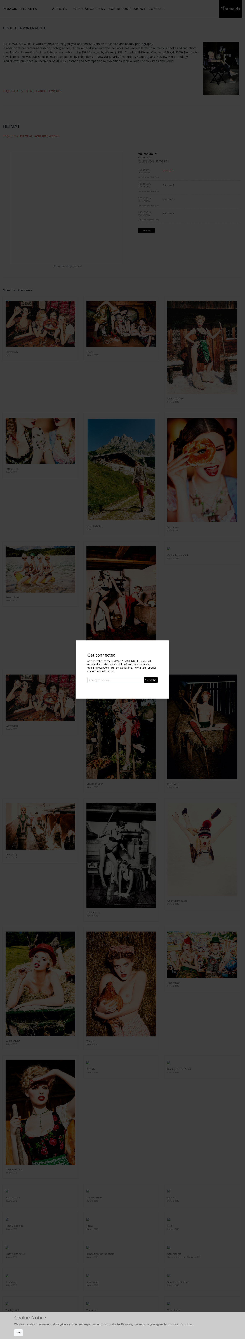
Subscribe (150, 680)
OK (18, 1333)
